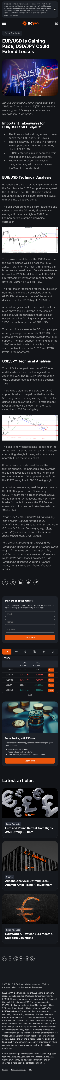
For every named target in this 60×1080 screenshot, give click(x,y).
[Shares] (16, 652)
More (30, 695)
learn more (44, 532)
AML (30, 1070)
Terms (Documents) (18, 1070)
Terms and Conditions (20, 1056)
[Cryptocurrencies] (43, 652)
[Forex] (6, 652)
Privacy (5, 1070)
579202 (5, 1005)
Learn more (30, 760)
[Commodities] (34, 652)
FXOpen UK (7, 993)
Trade (51, 670)
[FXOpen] (30, 23)
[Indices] (53, 652)
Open (49, 528)
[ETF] (25, 652)
